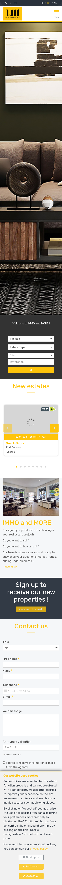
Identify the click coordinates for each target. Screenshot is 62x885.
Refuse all (32, 866)
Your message (12, 711)
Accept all (32, 876)
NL (55, 3)
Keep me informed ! (31, 609)
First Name (11, 658)
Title (6, 642)
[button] (31, 355)
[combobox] (6, 691)
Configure (32, 857)
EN (48, 3)
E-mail (8, 696)
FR (42, 3)
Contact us (10, 567)
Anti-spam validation (17, 741)
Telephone (11, 685)
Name (7, 670)
